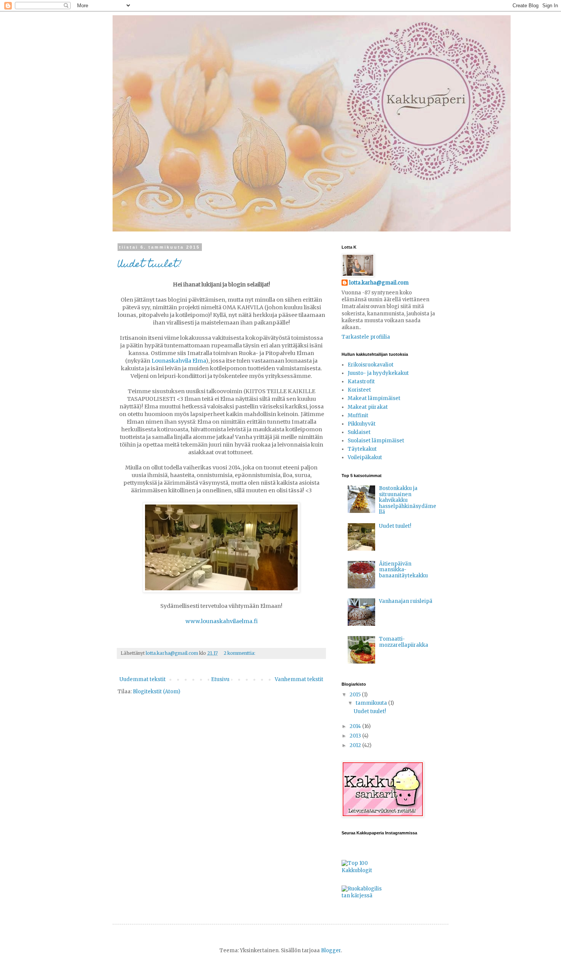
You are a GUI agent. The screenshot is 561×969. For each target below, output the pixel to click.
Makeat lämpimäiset (374, 398)
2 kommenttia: (240, 653)
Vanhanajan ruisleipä (405, 601)
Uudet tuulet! (149, 265)
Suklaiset (359, 432)
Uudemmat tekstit (142, 679)
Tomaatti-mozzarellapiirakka (403, 642)
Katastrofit (361, 381)
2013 (356, 736)
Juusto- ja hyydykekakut (378, 373)
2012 (356, 745)
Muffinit (358, 415)
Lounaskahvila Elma (179, 360)
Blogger (331, 950)
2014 (356, 726)
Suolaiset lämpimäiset (376, 440)
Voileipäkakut (365, 457)
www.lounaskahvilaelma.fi (221, 621)
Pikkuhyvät (362, 424)
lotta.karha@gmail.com (379, 283)
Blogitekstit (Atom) (156, 691)
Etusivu (220, 679)
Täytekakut (362, 449)
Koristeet (359, 390)
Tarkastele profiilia (366, 337)
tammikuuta (372, 703)
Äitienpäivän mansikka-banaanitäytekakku (403, 570)
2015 (356, 694)
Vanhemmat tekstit (299, 679)
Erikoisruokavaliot (370, 365)
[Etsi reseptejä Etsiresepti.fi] (363, 895)
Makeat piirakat (368, 407)
